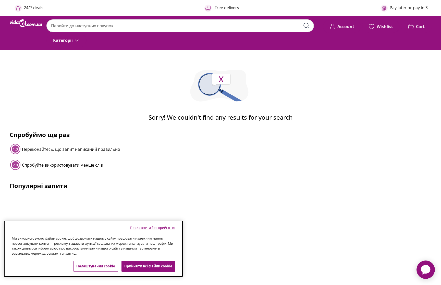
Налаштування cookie (95, 266)
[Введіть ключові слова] (306, 25)
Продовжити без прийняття (152, 227)
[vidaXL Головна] (26, 23)
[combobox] (180, 25)
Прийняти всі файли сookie (148, 266)
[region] (93, 249)
